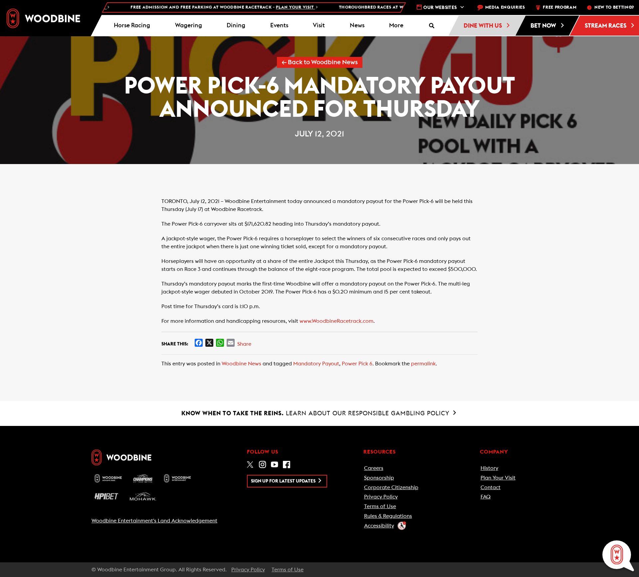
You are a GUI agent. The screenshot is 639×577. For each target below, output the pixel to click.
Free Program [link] (559, 7)
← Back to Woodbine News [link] (320, 62)
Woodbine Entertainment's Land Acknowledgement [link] (154, 520)
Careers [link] (373, 468)
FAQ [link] (486, 496)
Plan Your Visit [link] (498, 478)
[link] (43, 18)
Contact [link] (491, 487)
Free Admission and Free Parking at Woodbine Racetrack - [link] (209, 7)
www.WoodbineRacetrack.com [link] (336, 321)
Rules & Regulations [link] (388, 516)
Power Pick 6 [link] (357, 363)
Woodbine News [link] (241, 363)
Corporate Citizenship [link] (391, 487)
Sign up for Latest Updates (284, 481)
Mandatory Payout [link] (316, 363)
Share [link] (244, 344)
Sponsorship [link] (379, 478)
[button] (396, 25)
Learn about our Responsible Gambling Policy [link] (316, 413)
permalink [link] (423, 363)
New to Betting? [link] (614, 7)
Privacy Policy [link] (381, 496)
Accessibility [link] (379, 525)
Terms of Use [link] (380, 506)
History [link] (489, 468)
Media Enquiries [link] (505, 7)
